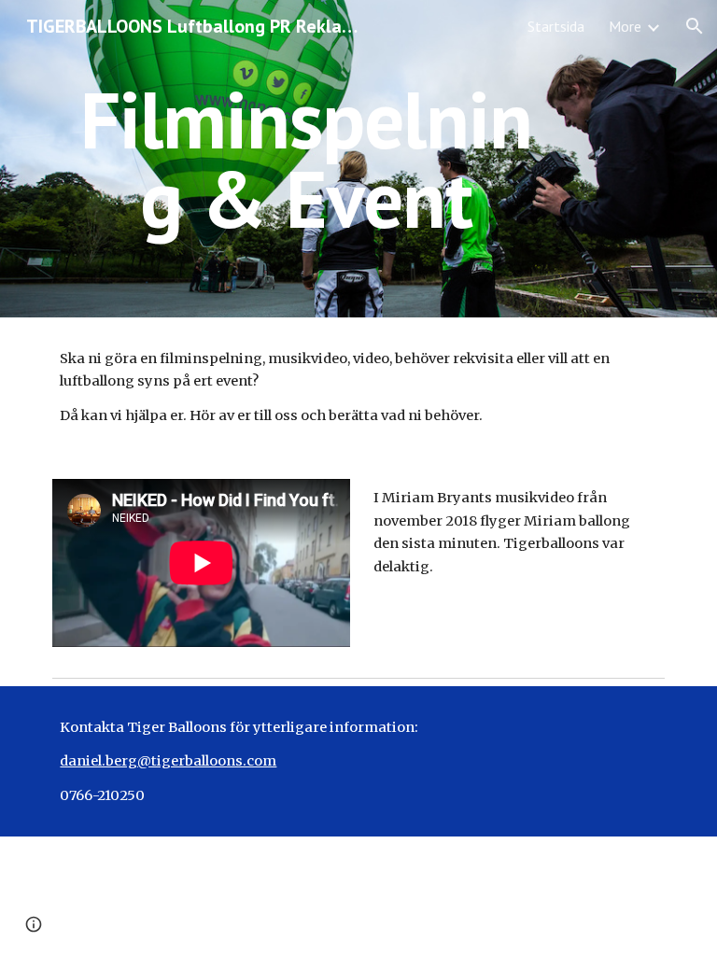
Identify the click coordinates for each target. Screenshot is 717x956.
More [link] (625, 26)
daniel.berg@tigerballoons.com (168, 760)
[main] (305, 159)
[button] (694, 26)
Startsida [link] (555, 26)
